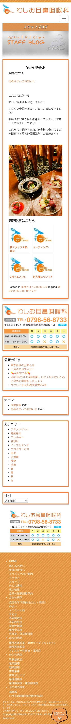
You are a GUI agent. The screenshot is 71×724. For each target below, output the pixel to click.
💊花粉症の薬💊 (21, 373)
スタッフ (14, 581)
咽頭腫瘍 (14, 667)
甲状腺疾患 (15, 659)
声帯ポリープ (17, 675)
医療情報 (16, 405)
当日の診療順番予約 (21, 593)
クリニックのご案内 (21, 573)
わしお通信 (15, 585)
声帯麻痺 (14, 671)
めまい (13, 606)
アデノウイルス (20, 429)
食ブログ (31, 290)
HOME (13, 561)
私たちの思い (17, 566)
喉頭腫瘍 (14, 663)
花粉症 (15, 441)
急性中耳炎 (15, 629)
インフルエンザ (20, 445)
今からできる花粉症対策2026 (28, 384)
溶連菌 (15, 456)
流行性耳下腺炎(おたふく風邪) (27, 602)
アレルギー (17, 437)
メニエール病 (17, 610)
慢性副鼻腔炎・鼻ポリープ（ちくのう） (33, 642)
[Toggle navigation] (64, 18)
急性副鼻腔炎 (17, 646)
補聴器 (13, 692)
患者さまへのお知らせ (22, 81)
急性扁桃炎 (15, 679)
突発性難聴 (15, 626)
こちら (31, 710)
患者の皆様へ (17, 570)
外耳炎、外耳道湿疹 (21, 633)
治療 (13, 464)
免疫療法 (16, 433)
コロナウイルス (20, 449)
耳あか (13, 614)
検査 (13, 460)
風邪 (13, 453)
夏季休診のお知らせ (23, 365)
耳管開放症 (15, 618)
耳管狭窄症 (15, 622)
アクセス (14, 577)
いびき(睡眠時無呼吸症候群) (26, 695)
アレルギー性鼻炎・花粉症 (25, 650)
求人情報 (14, 589)
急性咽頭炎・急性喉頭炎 (23, 683)
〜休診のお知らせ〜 (23, 369)
